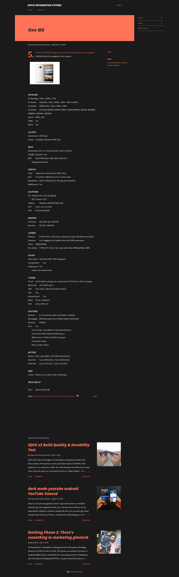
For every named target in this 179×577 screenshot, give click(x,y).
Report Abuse (142, 28)
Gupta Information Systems (44, 5)
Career (30, 10)
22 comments (38, 520)
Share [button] (109, 52)
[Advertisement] (59, 414)
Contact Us (41, 10)
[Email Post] (77, 396)
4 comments (38, 476)
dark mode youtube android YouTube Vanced (53, 491)
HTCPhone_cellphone (113, 65)
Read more (86, 476)
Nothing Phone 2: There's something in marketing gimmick (58, 535)
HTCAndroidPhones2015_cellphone (117, 63)
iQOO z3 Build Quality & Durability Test (59, 447)
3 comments (38, 564)
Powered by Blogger (75, 572)
